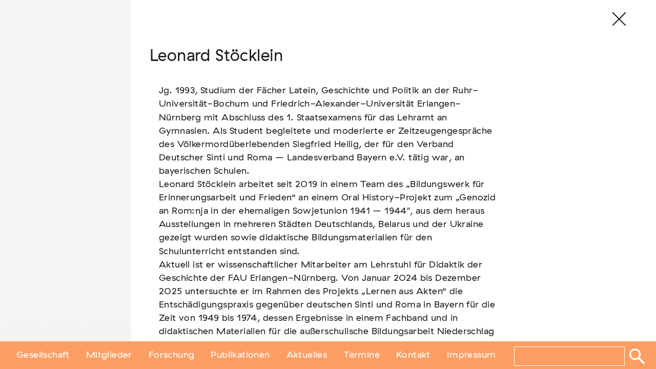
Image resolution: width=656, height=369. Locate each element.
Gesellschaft (43, 355)
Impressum (471, 355)
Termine (361, 355)
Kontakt (413, 355)
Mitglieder (109, 355)
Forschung (172, 355)
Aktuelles (306, 355)
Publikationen (240, 355)
